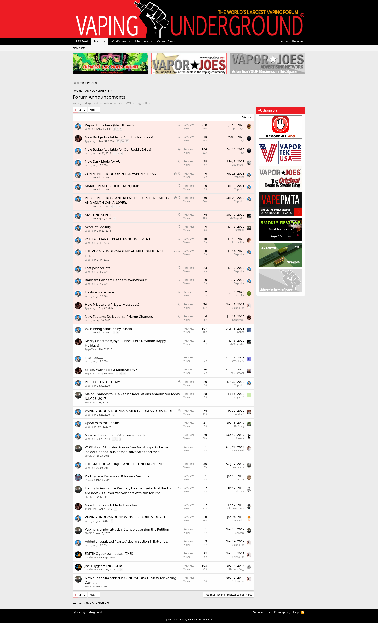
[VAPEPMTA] (280, 204)
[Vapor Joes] (280, 178)
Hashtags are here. (100, 292)
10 (118, 206)
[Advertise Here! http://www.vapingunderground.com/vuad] (267, 63)
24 (122, 141)
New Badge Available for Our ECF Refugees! (119, 137)
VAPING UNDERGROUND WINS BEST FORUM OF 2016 (126, 517)
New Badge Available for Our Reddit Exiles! (118, 149)
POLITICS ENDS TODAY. (103, 382)
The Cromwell (236, 373)
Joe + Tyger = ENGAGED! (103, 566)
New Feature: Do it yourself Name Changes (119, 316)
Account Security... (99, 227)
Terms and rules (262, 612)
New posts (79, 48)
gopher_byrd (237, 128)
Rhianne (239, 438)
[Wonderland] (280, 152)
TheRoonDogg (236, 569)
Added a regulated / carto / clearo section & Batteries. (126, 541)
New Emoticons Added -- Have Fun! (112, 505)
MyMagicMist (237, 218)
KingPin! (240, 491)
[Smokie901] (280, 229)
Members (141, 41)
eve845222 (238, 361)
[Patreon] (280, 127)
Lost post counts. (98, 268)
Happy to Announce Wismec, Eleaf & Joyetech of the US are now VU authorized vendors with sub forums (128, 490)
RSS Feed (82, 41)
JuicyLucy (239, 479)
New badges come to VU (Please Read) (115, 435)
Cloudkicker (238, 164)
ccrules (240, 295)
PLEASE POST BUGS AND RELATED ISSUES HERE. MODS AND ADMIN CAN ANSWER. (127, 200)
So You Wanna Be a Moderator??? (111, 369)
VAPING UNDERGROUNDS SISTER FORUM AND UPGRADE (129, 411)
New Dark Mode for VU (102, 161)
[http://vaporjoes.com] (188, 63)
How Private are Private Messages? (112, 304)
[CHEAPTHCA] (110, 63)
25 (127, 141)
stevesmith (238, 450)
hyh (242, 140)
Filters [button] (245, 117)
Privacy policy (282, 612)
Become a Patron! (85, 82)
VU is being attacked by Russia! (109, 328)
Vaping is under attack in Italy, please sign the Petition (127, 529)
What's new (118, 41)
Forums (99, 41)
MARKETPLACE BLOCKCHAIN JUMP (112, 186)
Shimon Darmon (235, 508)
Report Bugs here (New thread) (109, 125)
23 (118, 141)
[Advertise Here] (280, 280)
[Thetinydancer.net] (280, 255)
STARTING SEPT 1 (98, 215)
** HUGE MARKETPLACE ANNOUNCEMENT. (118, 239)
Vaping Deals (166, 41)
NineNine (239, 520)
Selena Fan (238, 307)
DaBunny (239, 426)
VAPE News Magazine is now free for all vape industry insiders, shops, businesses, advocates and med (126, 449)
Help (296, 612)
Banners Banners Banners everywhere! (116, 280)
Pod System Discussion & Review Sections (117, 476)
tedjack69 (239, 397)
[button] (129, 41)
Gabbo (240, 332)
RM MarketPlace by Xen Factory (190, 619)
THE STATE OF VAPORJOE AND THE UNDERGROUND (124, 464)
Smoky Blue (238, 242)
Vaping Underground (89, 612)
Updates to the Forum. (102, 423)
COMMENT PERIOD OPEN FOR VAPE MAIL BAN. (121, 173)
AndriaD (239, 414)
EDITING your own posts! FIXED (109, 553)
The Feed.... (94, 357)
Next (92, 109)
